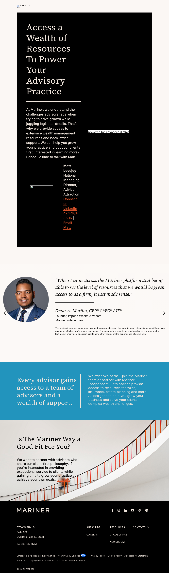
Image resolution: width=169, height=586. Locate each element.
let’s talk (63, 479)
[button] (5, 313)
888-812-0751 (29, 544)
